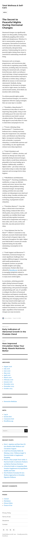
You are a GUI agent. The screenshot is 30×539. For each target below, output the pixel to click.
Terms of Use (8, 505)
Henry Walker (8, 318)
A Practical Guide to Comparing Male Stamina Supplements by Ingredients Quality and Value (16, 468)
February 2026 (8, 379)
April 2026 (7, 375)
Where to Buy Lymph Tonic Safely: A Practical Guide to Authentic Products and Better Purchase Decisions (16, 462)
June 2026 (7, 371)
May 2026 (7, 373)
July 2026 (7, 368)
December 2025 (9, 384)
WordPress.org (8, 421)
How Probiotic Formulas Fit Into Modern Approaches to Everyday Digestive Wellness (14, 475)
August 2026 (8, 366)
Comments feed (9, 419)
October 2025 (8, 388)
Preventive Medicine (10, 401)
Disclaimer (7, 501)
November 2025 (9, 386)
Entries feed (8, 416)
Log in (6, 414)
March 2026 (8, 377)
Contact (6, 499)
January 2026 (8, 382)
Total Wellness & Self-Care (9, 534)
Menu (5, 12)
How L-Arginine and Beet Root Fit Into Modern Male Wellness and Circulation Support (15, 446)
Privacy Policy (8, 503)
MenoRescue (13, 270)
